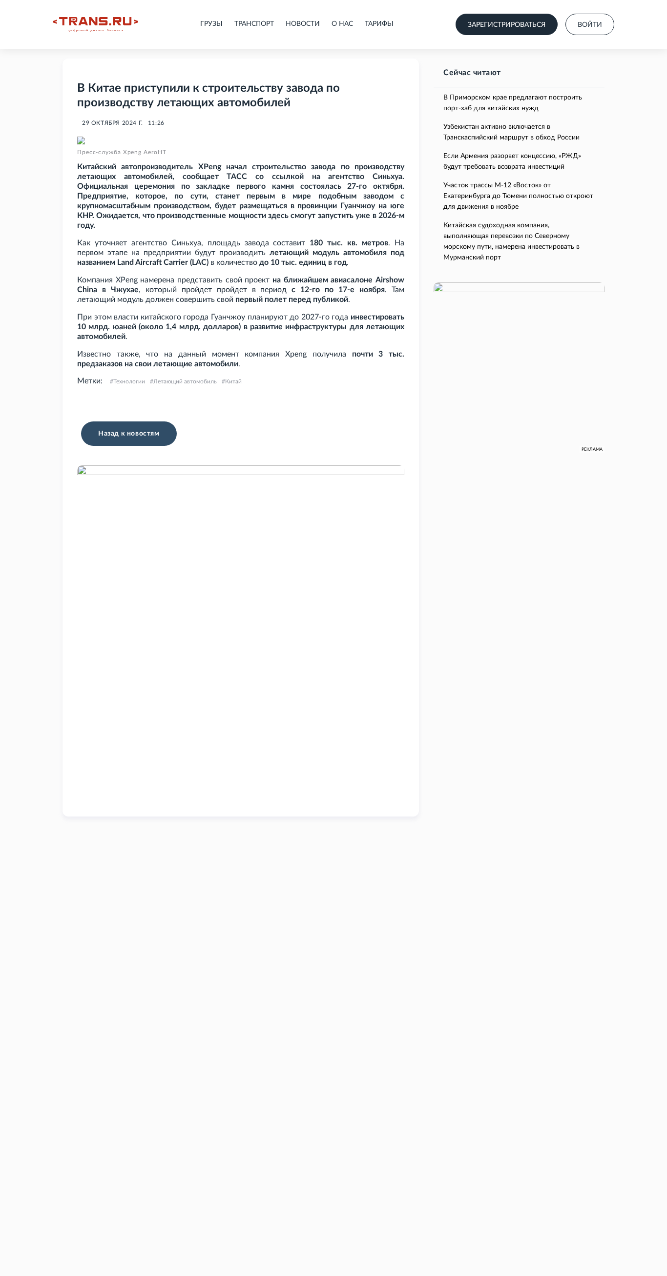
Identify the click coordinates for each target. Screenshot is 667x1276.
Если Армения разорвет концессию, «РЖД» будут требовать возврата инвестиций (512, 161)
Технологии (129, 381)
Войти (590, 24)
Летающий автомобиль (185, 381)
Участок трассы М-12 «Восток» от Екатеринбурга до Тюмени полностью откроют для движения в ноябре (518, 196)
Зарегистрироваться (506, 24)
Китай (233, 381)
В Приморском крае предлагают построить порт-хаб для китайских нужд (512, 103)
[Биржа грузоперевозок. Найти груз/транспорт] (95, 24)
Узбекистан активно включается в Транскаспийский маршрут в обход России (511, 132)
